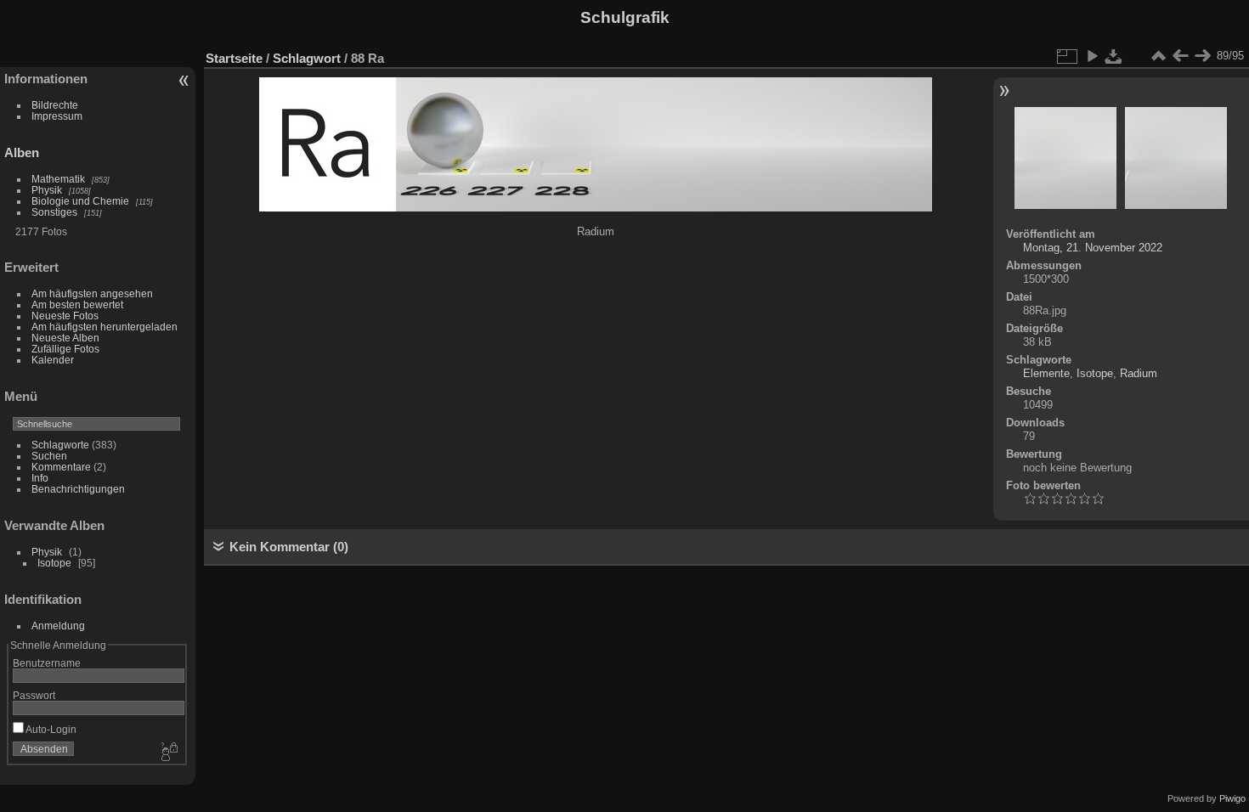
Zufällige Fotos (65, 348)
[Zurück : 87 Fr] (1180, 56)
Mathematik (58, 178)
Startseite (234, 58)
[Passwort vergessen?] (168, 753)
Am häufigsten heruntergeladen (104, 326)
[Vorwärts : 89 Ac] (1202, 56)
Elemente (1046, 373)
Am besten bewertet (77, 304)
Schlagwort (307, 58)
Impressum (56, 115)
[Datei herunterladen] (1114, 56)
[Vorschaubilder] (1158, 56)
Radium (1138, 373)
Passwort (34, 695)
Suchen (49, 455)
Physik (46, 189)
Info (39, 477)
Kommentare (61, 466)
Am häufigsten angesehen (92, 293)
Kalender (52, 359)
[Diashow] (1092, 56)
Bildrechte (54, 104)
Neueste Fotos (65, 315)
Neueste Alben (65, 337)
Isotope (54, 562)
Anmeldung (58, 625)
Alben (21, 152)
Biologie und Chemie (80, 200)
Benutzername (47, 662)
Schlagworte (60, 444)
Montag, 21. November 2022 (1092, 247)
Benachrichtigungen (78, 488)
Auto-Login (50, 729)
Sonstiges (54, 211)
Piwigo (1232, 798)
